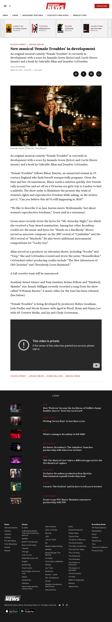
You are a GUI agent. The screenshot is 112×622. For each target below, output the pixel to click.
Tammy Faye (73, 536)
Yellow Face (73, 586)
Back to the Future (29, 545)
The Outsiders (74, 559)
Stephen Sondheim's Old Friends (53, 585)
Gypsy (24, 577)
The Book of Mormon (77, 540)
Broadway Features (33, 15)
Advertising (96, 541)
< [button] (2, 28)
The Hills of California (77, 546)
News (5, 15)
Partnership (49, 444)
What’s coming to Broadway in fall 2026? (64, 434)
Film (45, 404)
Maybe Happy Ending (53, 546)
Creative (7, 534)
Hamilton (25, 583)
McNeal (48, 549)
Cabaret (25, 548)
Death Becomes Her (30, 558)
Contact (95, 537)
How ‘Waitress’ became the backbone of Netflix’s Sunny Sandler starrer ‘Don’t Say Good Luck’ (72, 409)
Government (49, 496)
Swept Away (73, 533)
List (45, 431)
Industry (7, 531)
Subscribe (102, 6)
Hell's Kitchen (50, 527)
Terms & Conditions (100, 547)
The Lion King (73, 553)
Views (15, 15)
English (25, 561)
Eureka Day (26, 565)
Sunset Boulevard (75, 530)
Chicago (25, 552)
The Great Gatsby (75, 543)
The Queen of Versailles (74, 569)
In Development (18, 44)
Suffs (70, 527)
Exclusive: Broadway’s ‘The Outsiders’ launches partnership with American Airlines (68, 448)
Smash (48, 581)
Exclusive (48, 470)
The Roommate (74, 573)
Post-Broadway (10, 544)
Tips (93, 544)
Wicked (71, 583)
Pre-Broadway (10, 541)
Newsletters (80, 15)
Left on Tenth (50, 540)
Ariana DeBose (36, 44)
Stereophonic (50, 590)
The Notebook (74, 556)
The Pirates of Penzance (74, 564)
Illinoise (48, 533)
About (94, 534)
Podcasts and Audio (58, 15)
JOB (47, 536)
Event (46, 483)
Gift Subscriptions (99, 528)
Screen (7, 547)
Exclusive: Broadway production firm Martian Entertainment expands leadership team (67, 475)
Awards (7, 551)
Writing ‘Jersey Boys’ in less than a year (64, 421)
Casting (7, 537)
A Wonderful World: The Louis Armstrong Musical (30, 533)
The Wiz (71, 577)
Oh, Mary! (49, 558)
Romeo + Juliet (51, 575)
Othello (48, 565)
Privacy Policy (97, 551)
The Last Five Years (76, 549)
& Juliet (25, 528)
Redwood (49, 571)
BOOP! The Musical (29, 542)
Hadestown (26, 580)
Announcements (10, 528)
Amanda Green (73, 376)
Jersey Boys (49, 418)
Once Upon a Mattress (54, 561)
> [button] (109, 28)
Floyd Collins (27, 568)
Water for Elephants (76, 580)
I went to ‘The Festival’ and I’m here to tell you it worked (72, 486)
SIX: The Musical (51, 578)
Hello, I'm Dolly (51, 530)
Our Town (49, 568)
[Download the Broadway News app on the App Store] (11, 611)
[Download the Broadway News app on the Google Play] (27, 611)
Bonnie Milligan (55, 376)
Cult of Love (27, 555)
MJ (46, 543)
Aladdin (25, 539)
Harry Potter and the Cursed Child (30, 587)
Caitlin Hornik (17, 67)
